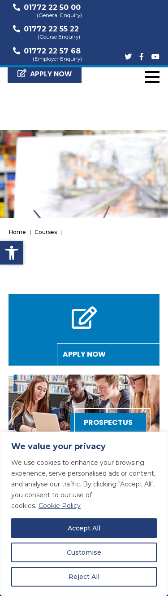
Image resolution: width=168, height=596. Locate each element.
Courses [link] (45, 232)
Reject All (84, 577)
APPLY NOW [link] (51, 74)
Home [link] (17, 232)
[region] (84, 514)
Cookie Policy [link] (60, 506)
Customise (84, 552)
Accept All (84, 528)
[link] (11, 253)
